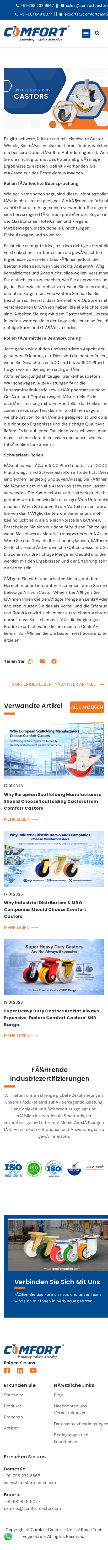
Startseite (13, 1395)
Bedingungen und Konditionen (71, 1438)
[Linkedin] (20, 1370)
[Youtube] (33, 1370)
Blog (58, 1395)
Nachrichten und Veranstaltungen (70, 1409)
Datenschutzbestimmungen (79, 1424)
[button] (86, 33)
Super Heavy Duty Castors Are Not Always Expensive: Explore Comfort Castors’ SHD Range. (51, 1018)
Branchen (13, 1417)
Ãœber (11, 1428)
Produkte (13, 1406)
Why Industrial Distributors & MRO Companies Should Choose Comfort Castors (45, 909)
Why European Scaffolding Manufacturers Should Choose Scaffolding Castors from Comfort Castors (52, 801)
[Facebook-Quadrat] (7, 1370)
